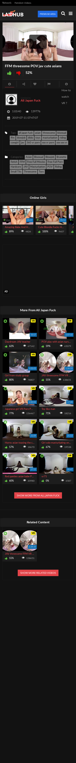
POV (50, 167)
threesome (49, 133)
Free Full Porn (55, 162)
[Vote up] (9, 73)
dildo (30, 138)
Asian (29, 157)
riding (63, 138)
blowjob (21, 138)
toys (37, 138)
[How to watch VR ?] (66, 84)
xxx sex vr (62, 142)
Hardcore (16, 167)
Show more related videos (38, 573)
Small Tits (16, 172)
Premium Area (48, 13)
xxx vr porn (48, 142)
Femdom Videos (23, 3)
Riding (58, 167)
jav (22, 142)
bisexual (61, 133)
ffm (13, 138)
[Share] (24, 84)
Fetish (14, 162)
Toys (41, 172)
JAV (25, 167)
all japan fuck (26, 133)
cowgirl (15, 142)
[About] (10, 84)
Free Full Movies (36, 162)
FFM (22, 162)
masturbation (50, 138)
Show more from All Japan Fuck (38, 495)
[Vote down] (18, 73)
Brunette (61, 157)
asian (38, 133)
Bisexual (38, 157)
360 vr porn (33, 142)
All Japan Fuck (31, 100)
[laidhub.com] (14, 13)
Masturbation (37, 167)
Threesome (30, 172)
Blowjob (49, 157)
